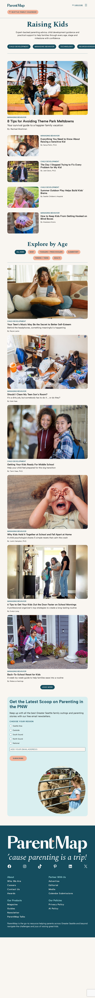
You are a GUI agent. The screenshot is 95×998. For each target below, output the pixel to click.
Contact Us (13, 889)
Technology (66, 47)
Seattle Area (17, 726)
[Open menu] (86, 5)
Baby (32, 252)
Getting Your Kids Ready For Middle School (30, 464)
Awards (11, 893)
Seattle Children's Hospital (53, 196)
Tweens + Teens (41, 258)
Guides (11, 908)
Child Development (50, 161)
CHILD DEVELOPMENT (19, 47)
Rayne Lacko (14, 331)
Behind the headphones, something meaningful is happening (36, 327)
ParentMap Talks (16, 916)
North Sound (18, 739)
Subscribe (78, 5)
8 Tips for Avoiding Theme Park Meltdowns (40, 121)
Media (52, 889)
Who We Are (14, 881)
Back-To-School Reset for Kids (24, 674)
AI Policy (53, 908)
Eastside (16, 730)
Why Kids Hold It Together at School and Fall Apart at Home (39, 534)
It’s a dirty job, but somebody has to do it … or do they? (33, 397)
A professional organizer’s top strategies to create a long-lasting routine (42, 608)
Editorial (53, 885)
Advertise (54, 881)
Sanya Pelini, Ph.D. (50, 145)
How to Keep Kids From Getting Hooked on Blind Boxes (64, 217)
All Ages (20, 252)
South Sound (18, 735)
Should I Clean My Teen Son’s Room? (27, 394)
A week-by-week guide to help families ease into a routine (35, 677)
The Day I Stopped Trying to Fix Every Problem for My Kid (61, 166)
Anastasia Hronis (49, 222)
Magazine (12, 904)
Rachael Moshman (19, 129)
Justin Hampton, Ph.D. (18, 541)
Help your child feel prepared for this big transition (31, 467)
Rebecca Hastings (16, 681)
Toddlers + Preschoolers (51, 252)
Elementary (73, 252)
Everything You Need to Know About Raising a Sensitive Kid (60, 140)
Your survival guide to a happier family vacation (35, 125)
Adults (57, 258)
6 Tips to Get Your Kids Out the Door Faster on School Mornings (41, 604)
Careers (11, 885)
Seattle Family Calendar (23, 12)
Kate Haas (13, 401)
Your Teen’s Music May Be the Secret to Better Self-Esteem (39, 324)
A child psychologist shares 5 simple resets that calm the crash (37, 537)
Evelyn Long (14, 611)
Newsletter (13, 912)
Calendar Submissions (61, 893)
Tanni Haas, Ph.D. (16, 471)
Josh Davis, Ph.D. (49, 171)
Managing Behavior (44, 47)
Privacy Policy (56, 904)
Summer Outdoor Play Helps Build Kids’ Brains (62, 192)
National (16, 743)
